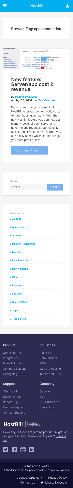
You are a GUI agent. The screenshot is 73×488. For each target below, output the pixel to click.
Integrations (11, 358)
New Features (46, 100)
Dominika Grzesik (26, 96)
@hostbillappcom (55, 482)
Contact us (47, 407)
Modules (17, 252)
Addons (16, 218)
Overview (46, 391)
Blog (42, 396)
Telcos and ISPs (50, 374)
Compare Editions (14, 368)
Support (16, 310)
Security (17, 293)
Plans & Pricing (13, 363)
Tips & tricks (19, 318)
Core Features (12, 352)
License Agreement (29, 477)
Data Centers (48, 358)
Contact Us (27, 482)
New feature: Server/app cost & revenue (32, 84)
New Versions (20, 268)
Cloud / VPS (47, 352)
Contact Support (14, 412)
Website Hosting (50, 368)
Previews (17, 285)
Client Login (10, 391)
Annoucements (20, 227)
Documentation (13, 396)
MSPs (43, 363)
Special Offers (20, 302)
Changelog (10, 374)
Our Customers (49, 402)
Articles (16, 235)
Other (15, 277)
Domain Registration (23, 243)
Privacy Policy (57, 477)
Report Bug (10, 402)
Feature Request (14, 407)
